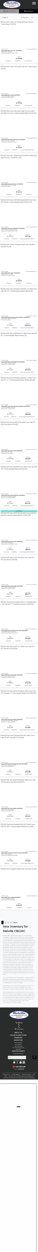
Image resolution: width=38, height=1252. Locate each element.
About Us (18, 1032)
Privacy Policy (27, 1074)
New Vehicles (18, 1042)
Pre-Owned (18, 1044)
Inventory (18, 1040)
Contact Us (6, 1074)
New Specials (18, 1046)
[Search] (35, 1057)
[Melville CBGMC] (12, 4)
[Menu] (34, 3)
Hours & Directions (18, 1035)
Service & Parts (18, 1051)
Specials (18, 1049)
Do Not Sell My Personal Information (21, 1076)
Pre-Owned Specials (18, 1047)
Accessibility (16, 1074)
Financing (18, 1037)
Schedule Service (18, 1053)
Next (15, 922)
